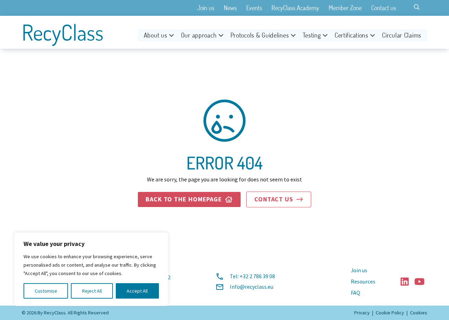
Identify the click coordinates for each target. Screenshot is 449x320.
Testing (312, 35)
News (230, 8)
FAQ (355, 292)
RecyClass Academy (295, 8)
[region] (91, 269)
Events (254, 8)
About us (155, 35)
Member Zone (345, 8)
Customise (46, 291)
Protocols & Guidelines (259, 35)
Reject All (92, 291)
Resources (363, 281)
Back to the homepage (189, 199)
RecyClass (62, 32)
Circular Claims (401, 35)
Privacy (362, 312)
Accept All (137, 291)
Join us (205, 8)
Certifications (351, 35)
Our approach (199, 35)
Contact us (383, 8)
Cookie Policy (390, 312)
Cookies (418, 312)
